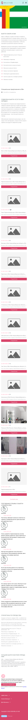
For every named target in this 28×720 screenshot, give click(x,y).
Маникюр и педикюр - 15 (8, 631)
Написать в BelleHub (9, 684)
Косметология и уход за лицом (12, 65)
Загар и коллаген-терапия (10, 71)
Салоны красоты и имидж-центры (12, 76)
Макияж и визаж (8, 79)
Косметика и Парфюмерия (10, 62)
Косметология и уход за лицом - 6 (11, 635)
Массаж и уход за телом (10, 68)
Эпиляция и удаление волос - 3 (10, 641)
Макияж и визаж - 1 (6, 645)
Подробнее (14, 156)
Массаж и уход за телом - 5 (9, 637)
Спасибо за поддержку (8, 92)
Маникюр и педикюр (9, 59)
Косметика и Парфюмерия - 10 (10, 633)
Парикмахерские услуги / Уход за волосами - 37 (11, 629)
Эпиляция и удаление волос (11, 73)
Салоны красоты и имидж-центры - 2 (12, 643)
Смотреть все (14, 499)
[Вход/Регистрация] (23, 3)
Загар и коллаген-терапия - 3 (10, 639)
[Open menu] (26, 3)
